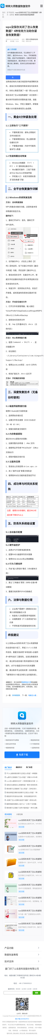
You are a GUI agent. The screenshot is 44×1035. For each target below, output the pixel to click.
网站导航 (34, 1033)
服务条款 (9, 1033)
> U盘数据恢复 (34, 748)
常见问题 (21, 827)
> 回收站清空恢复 (10, 744)
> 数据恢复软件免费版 (12, 740)
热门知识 (8, 767)
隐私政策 (16, 1033)
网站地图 (28, 1033)
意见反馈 (22, 1033)
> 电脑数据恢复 (9, 748)
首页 (7, 14)
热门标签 (29, 767)
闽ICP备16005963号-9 (22, 1019)
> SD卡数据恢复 (34, 744)
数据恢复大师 (26, 682)
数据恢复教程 (11, 14)
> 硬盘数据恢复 (34, 740)
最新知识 (19, 767)
